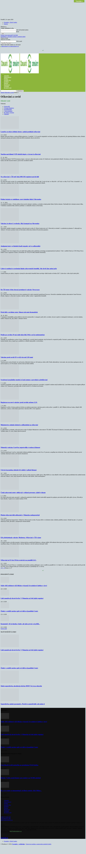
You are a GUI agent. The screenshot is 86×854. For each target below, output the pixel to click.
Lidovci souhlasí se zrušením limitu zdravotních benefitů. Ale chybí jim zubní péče (29, 268)
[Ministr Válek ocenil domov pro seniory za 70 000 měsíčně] (5, 774)
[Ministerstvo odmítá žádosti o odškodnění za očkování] (10, 421)
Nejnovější (7, 106)
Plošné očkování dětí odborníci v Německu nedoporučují (20, 515)
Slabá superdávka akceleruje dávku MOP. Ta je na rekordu (21, 686)
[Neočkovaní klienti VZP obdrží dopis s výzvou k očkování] (10, 151)
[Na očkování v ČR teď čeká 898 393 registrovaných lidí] (10, 173)
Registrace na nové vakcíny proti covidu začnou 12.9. (19, 402)
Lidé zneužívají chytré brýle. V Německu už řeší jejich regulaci (22, 598)
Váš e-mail (19, 41)
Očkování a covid (9, 92)
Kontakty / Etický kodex (10, 22)
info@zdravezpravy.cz (7, 820)
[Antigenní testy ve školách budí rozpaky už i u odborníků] (10, 243)
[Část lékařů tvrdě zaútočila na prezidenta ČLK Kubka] (5, 762)
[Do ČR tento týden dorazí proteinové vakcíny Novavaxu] (10, 286)
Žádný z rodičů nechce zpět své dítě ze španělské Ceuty (19, 611)
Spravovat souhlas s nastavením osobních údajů (38, 844)
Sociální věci (7, 80)
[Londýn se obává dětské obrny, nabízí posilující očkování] (10, 128)
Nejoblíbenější (8, 109)
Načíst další (4, 628)
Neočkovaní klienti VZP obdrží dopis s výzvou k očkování (21, 154)
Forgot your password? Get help (9, 35)
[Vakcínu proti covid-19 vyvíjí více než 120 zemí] (10, 354)
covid (8, 100)
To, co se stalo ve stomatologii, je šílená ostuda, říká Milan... (21, 790)
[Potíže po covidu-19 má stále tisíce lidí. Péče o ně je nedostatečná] (10, 331)
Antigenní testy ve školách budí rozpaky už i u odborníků (20, 246)
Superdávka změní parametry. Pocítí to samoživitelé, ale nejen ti (23, 704)
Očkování (3, 100)
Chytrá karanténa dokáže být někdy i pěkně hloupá (19, 470)
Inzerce (6, 24)
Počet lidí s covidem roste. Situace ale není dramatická (19, 312)
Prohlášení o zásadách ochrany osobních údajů (13, 36)
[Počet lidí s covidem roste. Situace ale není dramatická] (10, 309)
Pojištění (6, 82)
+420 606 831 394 (5, 818)
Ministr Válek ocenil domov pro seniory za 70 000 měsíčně (21, 778)
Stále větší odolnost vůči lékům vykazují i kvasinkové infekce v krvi (24, 585)
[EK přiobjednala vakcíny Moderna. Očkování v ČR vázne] (10, 534)
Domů (2, 92)
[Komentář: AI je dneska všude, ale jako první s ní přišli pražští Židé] (5, 620)
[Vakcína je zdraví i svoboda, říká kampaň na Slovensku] (10, 220)
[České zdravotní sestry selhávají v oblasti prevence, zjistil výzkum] (10, 489)
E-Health (6, 86)
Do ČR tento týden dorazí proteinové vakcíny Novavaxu (20, 290)
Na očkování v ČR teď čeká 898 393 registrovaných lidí (20, 177)
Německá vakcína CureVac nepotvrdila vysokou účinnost (20, 447)
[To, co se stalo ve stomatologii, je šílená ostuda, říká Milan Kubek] (5, 787)
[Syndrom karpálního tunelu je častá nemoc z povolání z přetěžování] (10, 376)
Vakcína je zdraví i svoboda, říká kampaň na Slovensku (20, 223)
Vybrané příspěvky (9, 108)
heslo (17, 31)
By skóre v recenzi (9, 112)
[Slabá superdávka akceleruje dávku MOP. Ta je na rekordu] (10, 682)
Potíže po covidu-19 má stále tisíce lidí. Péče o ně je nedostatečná (23, 335)
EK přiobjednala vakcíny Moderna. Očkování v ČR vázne (21, 537)
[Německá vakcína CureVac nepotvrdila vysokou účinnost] (10, 444)
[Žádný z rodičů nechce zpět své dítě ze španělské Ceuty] (5, 608)
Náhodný (6, 114)
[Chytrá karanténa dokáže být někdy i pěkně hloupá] (10, 466)
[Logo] (10, 73)
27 (4, 568)
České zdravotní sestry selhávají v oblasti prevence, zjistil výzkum (23, 492)
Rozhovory (7, 85)
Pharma (6, 83)
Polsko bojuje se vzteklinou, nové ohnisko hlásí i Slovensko (21, 199)
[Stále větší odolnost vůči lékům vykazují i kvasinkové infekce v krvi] (5, 582)
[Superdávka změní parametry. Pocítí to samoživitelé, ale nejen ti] (10, 700)
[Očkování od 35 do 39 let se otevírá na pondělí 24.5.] (10, 557)
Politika (6, 78)
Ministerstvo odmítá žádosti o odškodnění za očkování (19, 425)
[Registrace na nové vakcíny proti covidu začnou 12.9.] (10, 399)
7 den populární (8, 111)
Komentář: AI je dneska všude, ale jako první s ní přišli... (20, 624)
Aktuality (6, 75)
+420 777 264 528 (5, 817)
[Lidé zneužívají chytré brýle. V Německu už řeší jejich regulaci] (5, 595)
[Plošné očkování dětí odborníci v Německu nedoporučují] (10, 511)
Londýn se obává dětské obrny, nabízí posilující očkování (20, 132)
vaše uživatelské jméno (22, 30)
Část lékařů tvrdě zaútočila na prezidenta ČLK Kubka (19, 765)
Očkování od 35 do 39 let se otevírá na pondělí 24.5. (18, 560)
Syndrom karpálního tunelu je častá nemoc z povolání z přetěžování (24, 380)
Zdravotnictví (7, 77)
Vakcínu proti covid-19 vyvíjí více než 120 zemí (17, 357)
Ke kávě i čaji (7, 88)
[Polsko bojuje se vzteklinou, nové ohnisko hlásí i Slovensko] (10, 196)
